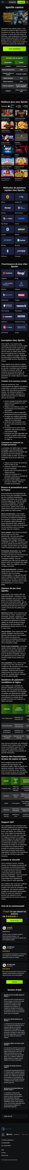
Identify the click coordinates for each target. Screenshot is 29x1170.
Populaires (4, 106)
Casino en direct (12, 106)
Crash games (19, 106)
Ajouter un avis (14, 920)
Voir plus (14, 982)
